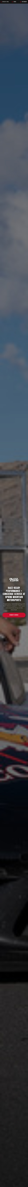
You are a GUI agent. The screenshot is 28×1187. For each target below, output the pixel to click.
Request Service (14, 615)
